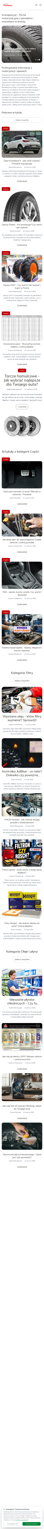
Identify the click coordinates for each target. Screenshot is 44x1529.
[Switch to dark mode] (36, 5)
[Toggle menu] (40, 5)
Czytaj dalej (22, 407)
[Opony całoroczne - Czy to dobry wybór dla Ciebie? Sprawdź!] (22, 44)
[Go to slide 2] (37, 59)
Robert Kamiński (9, 55)
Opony (8, 44)
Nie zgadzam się (12, 1524)
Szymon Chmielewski (15, 350)
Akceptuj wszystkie (31, 1524)
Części (22, 370)
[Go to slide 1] (35, 59)
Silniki (5, 129)
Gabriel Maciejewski (15, 167)
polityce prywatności (22, 1520)
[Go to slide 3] (39, 59)
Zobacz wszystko (22, 120)
